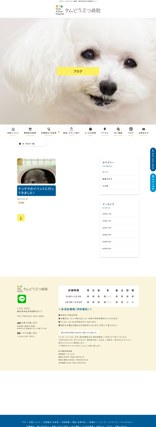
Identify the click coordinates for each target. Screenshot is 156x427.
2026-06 (107, 214)
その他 (105, 186)
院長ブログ (107, 179)
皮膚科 (92, 422)
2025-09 (107, 227)
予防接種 (66, 422)
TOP (24, 422)
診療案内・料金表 (51, 422)
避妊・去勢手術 (80, 422)
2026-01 (107, 220)
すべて (105, 172)
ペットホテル (126, 422)
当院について (35, 422)
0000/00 (106, 234)
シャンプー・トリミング (108, 422)
